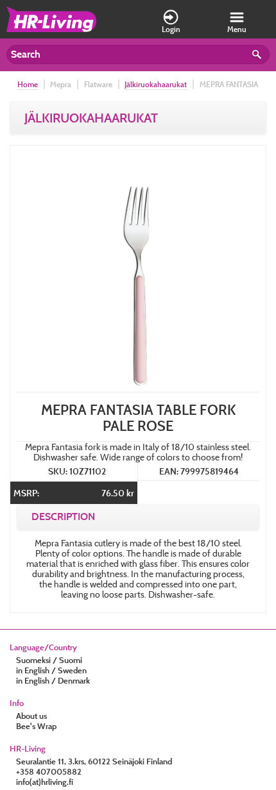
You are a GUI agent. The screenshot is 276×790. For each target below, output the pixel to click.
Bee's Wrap (36, 726)
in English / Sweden (51, 670)
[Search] (258, 56)
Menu (236, 29)
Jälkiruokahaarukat (156, 84)
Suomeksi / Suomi (49, 660)
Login (171, 29)
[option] (138, 270)
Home (27, 84)
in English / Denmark (53, 680)
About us (31, 715)
